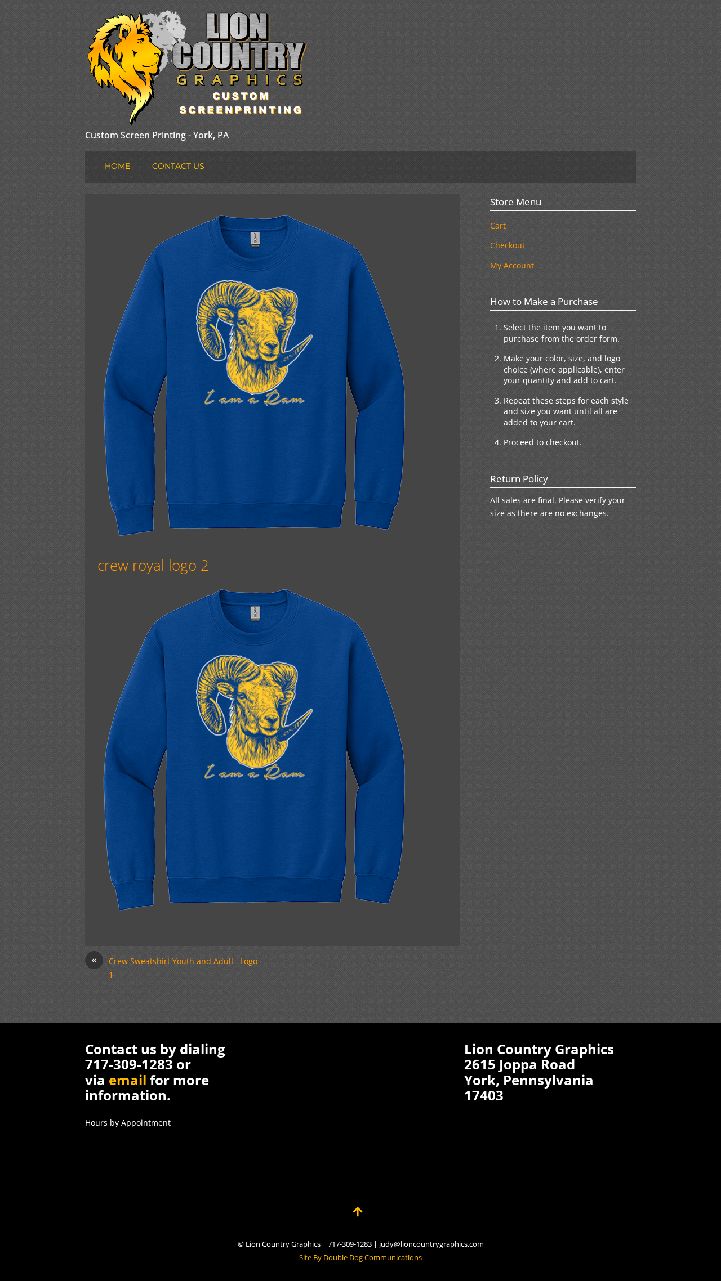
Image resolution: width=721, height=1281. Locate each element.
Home (117, 166)
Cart (498, 225)
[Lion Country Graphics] (197, 117)
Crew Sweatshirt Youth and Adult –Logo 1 (174, 967)
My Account (512, 265)
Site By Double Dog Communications (360, 1257)
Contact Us (178, 166)
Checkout (507, 245)
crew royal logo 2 (153, 565)
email (127, 1080)
